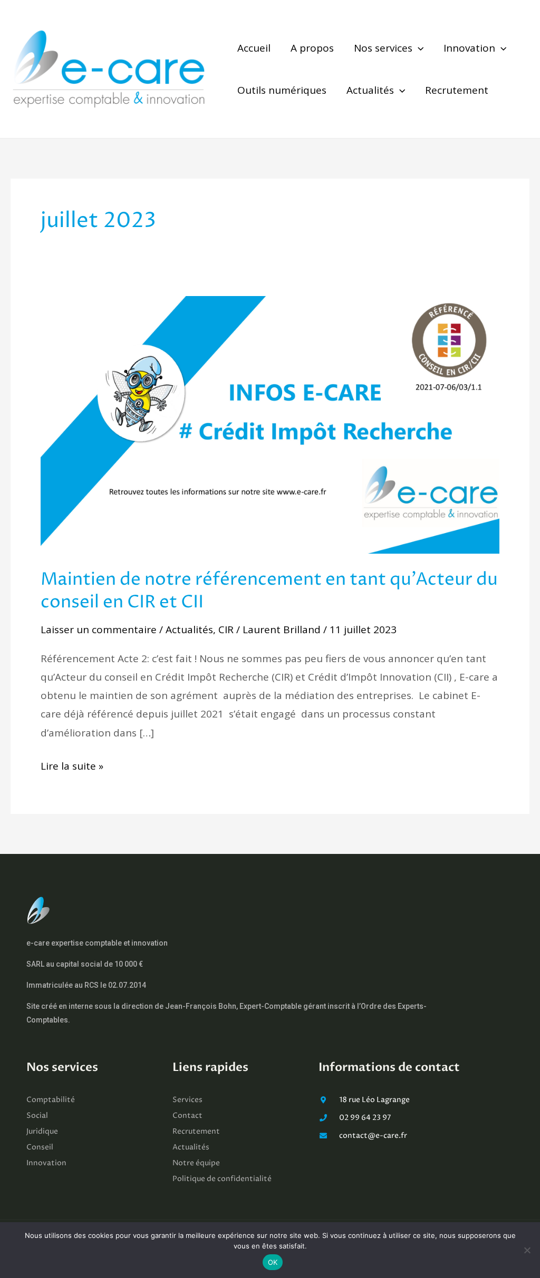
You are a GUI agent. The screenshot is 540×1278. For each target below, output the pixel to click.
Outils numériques (281, 90)
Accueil (254, 48)
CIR (226, 629)
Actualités (370, 90)
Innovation (469, 48)
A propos (312, 48)
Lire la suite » (72, 765)
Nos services (383, 48)
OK (273, 1262)
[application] (417, 48)
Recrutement (456, 90)
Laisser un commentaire (99, 629)
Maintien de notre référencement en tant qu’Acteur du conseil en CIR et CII (269, 591)
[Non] (527, 1250)
